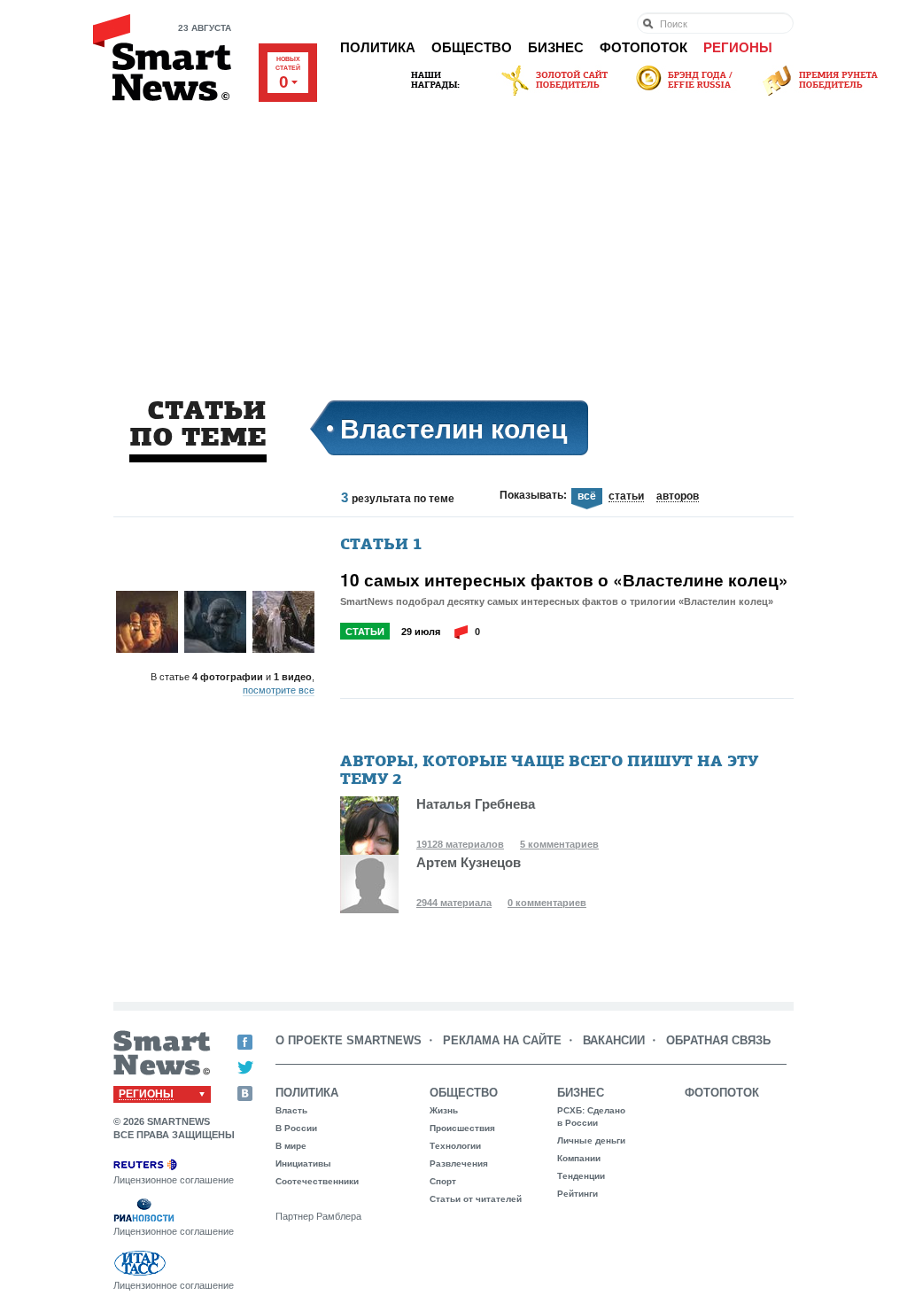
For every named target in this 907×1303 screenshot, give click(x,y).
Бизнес (556, 47)
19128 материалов (460, 844)
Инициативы (303, 1163)
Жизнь (444, 1110)
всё (587, 496)
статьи (626, 497)
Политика (377, 47)
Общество (471, 47)
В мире (290, 1146)
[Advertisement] (453, 232)
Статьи (364, 631)
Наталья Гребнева (475, 803)
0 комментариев (547, 902)
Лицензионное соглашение (173, 1180)
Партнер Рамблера (318, 1216)
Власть (291, 1110)
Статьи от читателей (476, 1199)
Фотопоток (643, 47)
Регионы (737, 47)
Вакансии (614, 1040)
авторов (677, 497)
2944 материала (454, 902)
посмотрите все (278, 690)
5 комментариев (559, 844)
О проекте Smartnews (348, 1040)
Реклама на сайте (502, 1040)
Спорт (443, 1181)
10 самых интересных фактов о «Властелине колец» (564, 580)
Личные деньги (591, 1140)
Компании (579, 1158)
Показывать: (533, 495)
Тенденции (581, 1176)
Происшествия (462, 1128)
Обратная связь (718, 1040)
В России (296, 1128)
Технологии (455, 1146)
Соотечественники (317, 1181)
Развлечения (459, 1163)
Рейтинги (577, 1193)
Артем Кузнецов (468, 862)
